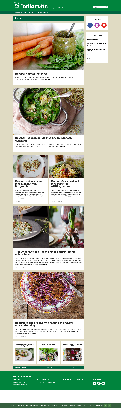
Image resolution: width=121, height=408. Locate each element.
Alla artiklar (18, 12)
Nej (109, 405)
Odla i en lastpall (92, 54)
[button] (97, 23)
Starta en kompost (92, 39)
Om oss (25, 12)
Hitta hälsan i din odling (94, 58)
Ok (105, 405)
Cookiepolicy (32, 12)
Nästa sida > (77, 367)
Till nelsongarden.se (43, 12)
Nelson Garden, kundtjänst (20, 382)
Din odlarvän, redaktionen (20, 384)
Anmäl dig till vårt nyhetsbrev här (46, 382)
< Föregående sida (22, 367)
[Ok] (119, 405)
